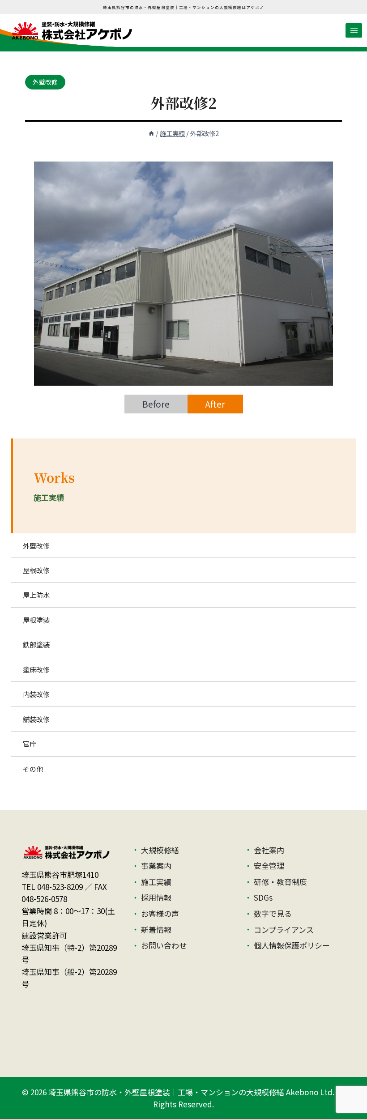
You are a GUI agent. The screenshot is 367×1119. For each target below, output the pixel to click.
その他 (33, 769)
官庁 (29, 744)
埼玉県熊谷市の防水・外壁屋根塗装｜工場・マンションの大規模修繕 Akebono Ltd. (191, 1092)
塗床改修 (36, 669)
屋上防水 (36, 595)
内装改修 (36, 694)
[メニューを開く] (354, 30)
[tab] (156, 404)
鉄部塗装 (36, 644)
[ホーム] (151, 133)
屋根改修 (36, 570)
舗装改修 (36, 719)
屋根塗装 (36, 620)
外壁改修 (45, 81)
